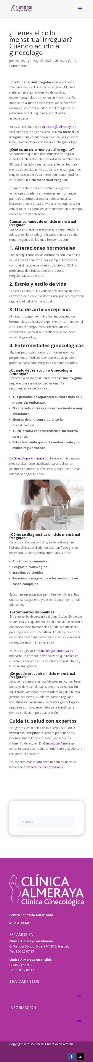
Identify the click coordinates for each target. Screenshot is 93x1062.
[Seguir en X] (80, 1056)
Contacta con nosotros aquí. (43, 767)
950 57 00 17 (25, 970)
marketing (22, 60)
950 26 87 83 (25, 951)
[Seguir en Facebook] (71, 1056)
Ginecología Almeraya (56, 127)
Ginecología (63, 60)
